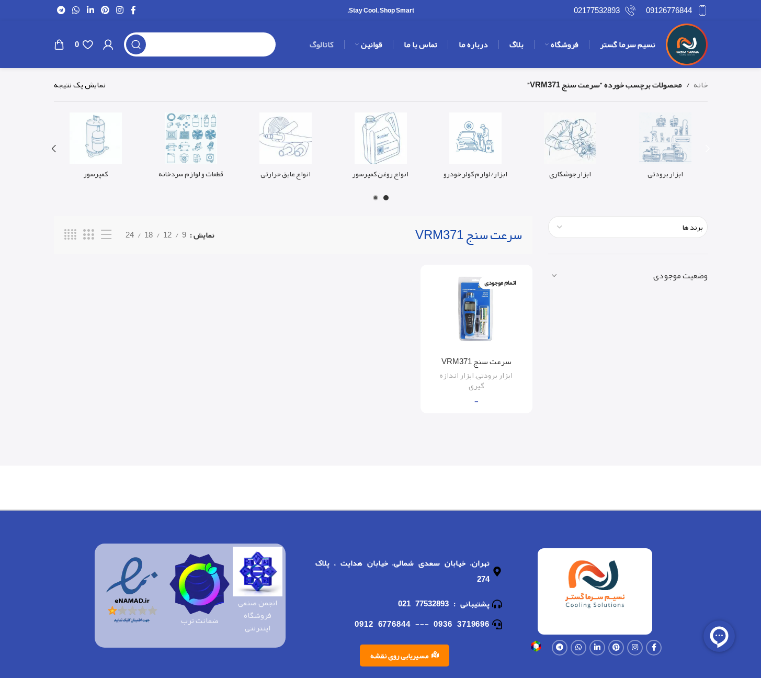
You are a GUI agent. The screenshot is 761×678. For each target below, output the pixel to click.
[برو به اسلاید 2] (375, 197)
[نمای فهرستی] (106, 235)
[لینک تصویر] (536, 649)
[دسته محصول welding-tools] (570, 148)
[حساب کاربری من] (108, 44)
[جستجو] (136, 44)
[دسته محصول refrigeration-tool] (665, 148)
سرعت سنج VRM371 (476, 361)
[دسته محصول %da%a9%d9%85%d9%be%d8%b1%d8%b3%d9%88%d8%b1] (96, 148)
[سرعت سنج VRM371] (476, 312)
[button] (708, 149)
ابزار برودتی (494, 375)
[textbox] (628, 227)
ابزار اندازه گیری (462, 380)
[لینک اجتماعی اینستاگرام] (120, 10)
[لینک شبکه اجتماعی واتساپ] (76, 10)
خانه (701, 84)
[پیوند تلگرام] (61, 10)
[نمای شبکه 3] (88, 235)
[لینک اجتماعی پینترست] (104, 10)
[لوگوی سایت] (687, 47)
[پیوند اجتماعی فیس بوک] (133, 10)
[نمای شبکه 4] (70, 235)
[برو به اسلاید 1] (386, 197)
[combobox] (628, 227)
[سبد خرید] (59, 44)
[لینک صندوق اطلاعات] (677, 10)
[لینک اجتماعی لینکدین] (90, 10)
